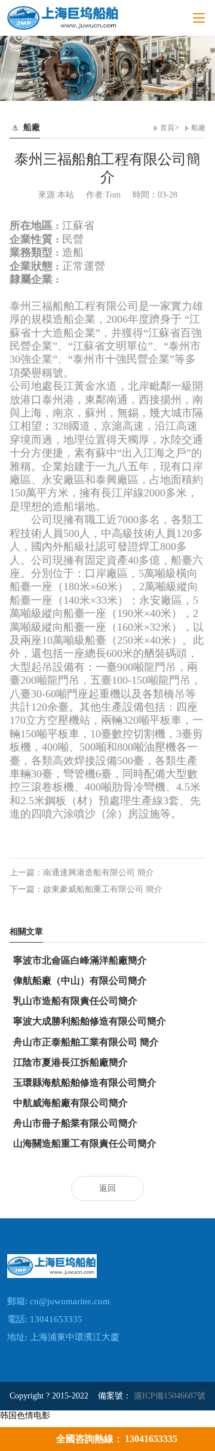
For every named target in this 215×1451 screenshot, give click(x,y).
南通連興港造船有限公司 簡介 (98, 872)
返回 (107, 1188)
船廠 (198, 128)
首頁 (167, 128)
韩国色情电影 (25, 1415)
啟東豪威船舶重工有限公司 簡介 (102, 889)
